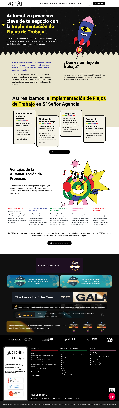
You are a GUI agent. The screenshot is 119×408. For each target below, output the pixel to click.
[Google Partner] (15, 380)
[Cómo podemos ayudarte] (112, 395)
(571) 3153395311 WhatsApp (39, 368)
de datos (35, 375)
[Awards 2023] (59, 326)
